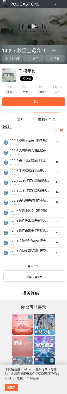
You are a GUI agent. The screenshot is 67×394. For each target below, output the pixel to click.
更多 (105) (33, 266)
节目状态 (57, 87)
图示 (56, 130)
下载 (56, 58)
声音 (9, 92)
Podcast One (25, 4)
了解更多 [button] (33, 378)
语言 (25, 87)
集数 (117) (46, 119)
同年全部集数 (34, 277)
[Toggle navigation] (61, 4)
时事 (42, 92)
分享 (35, 58)
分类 (41, 87)
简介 (20, 119)
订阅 (34, 101)
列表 (62, 130)
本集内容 (14, 58)
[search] (55, 4)
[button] (34, 26)
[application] (33, 26)
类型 (10, 87)
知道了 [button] (11, 387)
